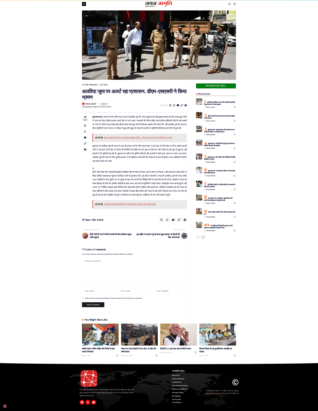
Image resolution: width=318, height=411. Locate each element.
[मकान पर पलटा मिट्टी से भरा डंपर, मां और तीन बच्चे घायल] (139, 335)
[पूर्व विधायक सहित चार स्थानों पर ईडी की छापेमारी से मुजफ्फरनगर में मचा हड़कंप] (199, 101)
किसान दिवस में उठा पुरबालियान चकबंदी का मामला (215, 350)
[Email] (178, 105)
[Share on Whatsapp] (174, 105)
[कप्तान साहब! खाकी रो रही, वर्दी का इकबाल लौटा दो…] (199, 211)
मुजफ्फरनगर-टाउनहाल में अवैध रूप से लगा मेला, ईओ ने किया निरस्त (220, 171)
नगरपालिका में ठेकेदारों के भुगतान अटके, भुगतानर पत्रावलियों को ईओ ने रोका (218, 226)
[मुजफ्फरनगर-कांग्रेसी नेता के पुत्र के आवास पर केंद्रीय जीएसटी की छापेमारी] (199, 143)
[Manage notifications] (5, 406)
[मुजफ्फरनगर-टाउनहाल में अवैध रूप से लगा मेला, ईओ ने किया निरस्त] (199, 170)
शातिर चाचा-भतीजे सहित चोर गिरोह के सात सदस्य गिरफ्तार (98, 350)
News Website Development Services (222, 392)
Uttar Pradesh (90, 85)
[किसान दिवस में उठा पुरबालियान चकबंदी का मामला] (217, 335)
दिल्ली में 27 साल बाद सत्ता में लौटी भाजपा (175, 348)
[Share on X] (170, 105)
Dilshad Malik (210, 134)
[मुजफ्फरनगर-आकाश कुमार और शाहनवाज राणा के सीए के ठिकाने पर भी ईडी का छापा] (199, 129)
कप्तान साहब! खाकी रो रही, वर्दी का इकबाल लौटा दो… (219, 213)
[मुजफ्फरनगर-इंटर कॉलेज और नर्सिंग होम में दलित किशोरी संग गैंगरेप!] (199, 156)
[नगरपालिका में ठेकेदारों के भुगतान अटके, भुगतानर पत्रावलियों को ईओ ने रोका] (199, 225)
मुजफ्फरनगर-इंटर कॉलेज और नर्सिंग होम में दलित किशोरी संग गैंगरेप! (219, 158)
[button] (229, 4)
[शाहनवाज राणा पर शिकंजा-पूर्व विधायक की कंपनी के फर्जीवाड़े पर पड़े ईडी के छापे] (199, 197)
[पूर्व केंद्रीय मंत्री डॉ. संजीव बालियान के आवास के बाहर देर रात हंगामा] (199, 184)
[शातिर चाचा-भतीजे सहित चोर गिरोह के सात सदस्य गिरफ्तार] (100, 335)
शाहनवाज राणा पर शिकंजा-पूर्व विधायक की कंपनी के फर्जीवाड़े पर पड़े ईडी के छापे (218, 199)
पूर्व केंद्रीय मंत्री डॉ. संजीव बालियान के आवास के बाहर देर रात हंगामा (219, 185)
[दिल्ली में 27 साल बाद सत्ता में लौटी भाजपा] (178, 335)
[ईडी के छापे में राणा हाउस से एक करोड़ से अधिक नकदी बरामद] (199, 115)
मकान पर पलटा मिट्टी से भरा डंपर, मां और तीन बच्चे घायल (138, 350)
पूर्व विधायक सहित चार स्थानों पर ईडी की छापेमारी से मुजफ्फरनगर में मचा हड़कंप (219, 103)
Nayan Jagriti (91, 104)
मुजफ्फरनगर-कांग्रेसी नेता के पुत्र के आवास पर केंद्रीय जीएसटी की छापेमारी (219, 144)
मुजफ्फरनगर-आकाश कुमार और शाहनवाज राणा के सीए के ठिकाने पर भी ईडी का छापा (219, 130)
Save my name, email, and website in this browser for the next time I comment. (113, 298)
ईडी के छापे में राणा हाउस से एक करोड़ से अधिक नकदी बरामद (219, 117)
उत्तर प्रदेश (103, 85)
